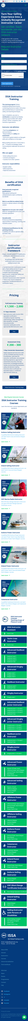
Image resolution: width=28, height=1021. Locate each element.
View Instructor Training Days (14, 387)
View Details (14, 332)
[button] (6, 1)
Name (3, 53)
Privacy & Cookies (5, 1011)
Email (2, 59)
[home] (3, 5)
